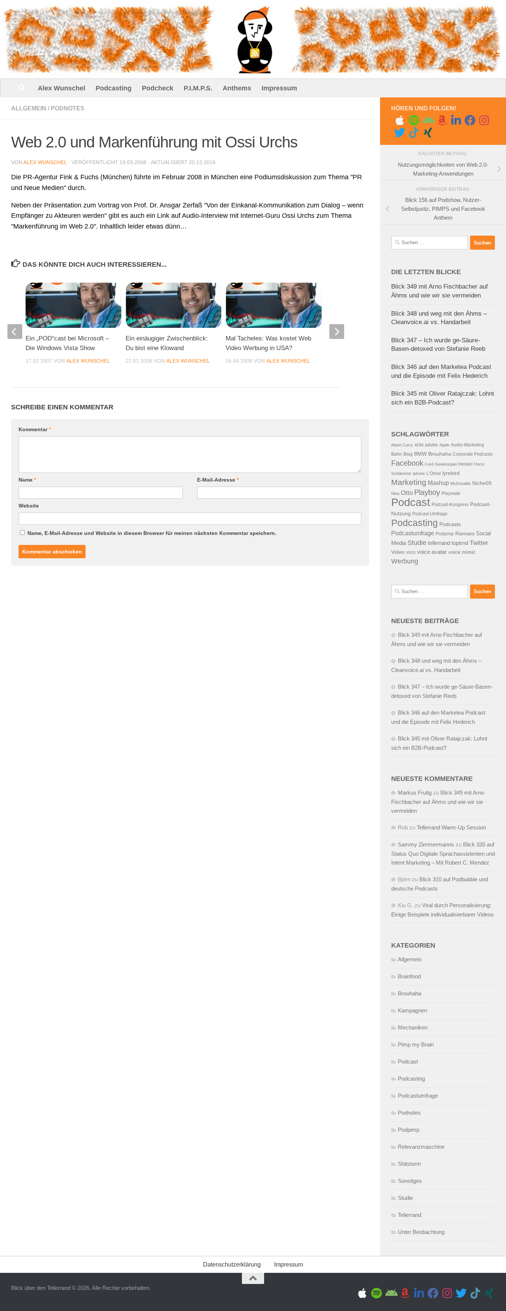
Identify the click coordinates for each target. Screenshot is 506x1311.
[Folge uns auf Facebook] (470, 120)
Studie (416, 542)
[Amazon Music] (441, 120)
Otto (407, 492)
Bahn (396, 454)
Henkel (465, 464)
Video (398, 552)
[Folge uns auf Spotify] (413, 120)
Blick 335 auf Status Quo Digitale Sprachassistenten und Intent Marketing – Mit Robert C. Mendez (443, 853)
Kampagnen (412, 1010)
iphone (419, 473)
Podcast (410, 502)
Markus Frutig (415, 792)
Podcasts (450, 524)
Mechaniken (412, 1027)
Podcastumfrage (412, 533)
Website (29, 506)
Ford (429, 464)
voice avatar (432, 552)
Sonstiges (410, 1181)
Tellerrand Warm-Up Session (451, 827)
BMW (420, 454)
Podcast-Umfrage (429, 513)
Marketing (408, 482)
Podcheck (157, 88)
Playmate (451, 493)
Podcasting (114, 88)
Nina (395, 493)
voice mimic (462, 552)
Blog (408, 454)
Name (27, 480)
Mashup (438, 483)
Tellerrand (409, 1215)
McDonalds (460, 483)
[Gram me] (484, 120)
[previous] (14, 331)
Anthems (237, 88)
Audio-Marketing (467, 444)
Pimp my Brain (416, 1044)
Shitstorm (409, 1164)
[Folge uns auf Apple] (399, 120)
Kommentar (35, 429)
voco (411, 552)
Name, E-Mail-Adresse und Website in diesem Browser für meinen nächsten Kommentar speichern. (151, 533)
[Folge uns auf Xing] (427, 132)
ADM (419, 445)
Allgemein (28, 108)
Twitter (479, 542)
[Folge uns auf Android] (427, 120)
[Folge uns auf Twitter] (399, 132)
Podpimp (445, 533)
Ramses (465, 533)
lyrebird (451, 473)
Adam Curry (402, 445)
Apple (444, 445)
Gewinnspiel (446, 464)
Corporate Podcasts (473, 454)
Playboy (427, 492)
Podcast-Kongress (450, 504)
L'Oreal (433, 473)
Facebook (407, 463)
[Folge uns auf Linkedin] (456, 120)
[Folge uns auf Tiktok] (413, 132)
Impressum (279, 88)
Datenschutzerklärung (232, 1264)
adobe (431, 444)
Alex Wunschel (61, 88)
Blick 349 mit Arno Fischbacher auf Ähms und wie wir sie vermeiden (437, 801)
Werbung (404, 561)
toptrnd (460, 543)
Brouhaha (439, 454)
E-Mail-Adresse (218, 480)
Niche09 (482, 483)
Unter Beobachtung (421, 1232)
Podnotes (67, 108)
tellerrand (439, 543)
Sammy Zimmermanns (426, 844)
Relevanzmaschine (421, 1147)
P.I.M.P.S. (198, 88)
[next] (336, 331)
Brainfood (409, 976)
